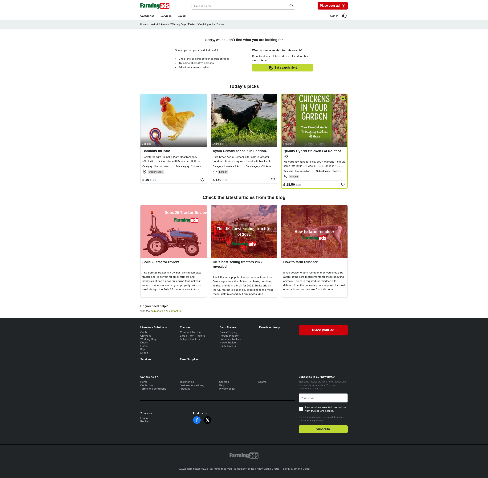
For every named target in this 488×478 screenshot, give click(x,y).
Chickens (145, 335)
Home (143, 24)
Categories (147, 15)
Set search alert (285, 67)
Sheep (144, 352)
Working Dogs (178, 24)
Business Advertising (192, 385)
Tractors (185, 327)
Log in (144, 417)
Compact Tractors (190, 332)
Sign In (334, 15)
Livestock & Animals (159, 24)
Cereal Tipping (228, 332)
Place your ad (330, 5)
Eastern (192, 24)
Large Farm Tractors (192, 335)
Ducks (144, 342)
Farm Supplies (189, 359)
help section (158, 310)
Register (145, 421)
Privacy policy (227, 388)
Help (222, 385)
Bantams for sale (156, 151)
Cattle (143, 332)
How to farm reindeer (300, 262)
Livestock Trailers (230, 339)
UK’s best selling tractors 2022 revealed (237, 264)
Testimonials (187, 381)
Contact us (146, 385)
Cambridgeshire (206, 24)
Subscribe (323, 429)
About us (185, 388)
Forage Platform (229, 335)
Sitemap (224, 381)
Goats (144, 345)
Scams (262, 381)
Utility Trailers (228, 345)
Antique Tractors (190, 339)
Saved (182, 15)
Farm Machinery (269, 327)
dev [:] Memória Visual (296, 468)
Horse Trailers (228, 342)
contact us (175, 310)
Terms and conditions (153, 388)
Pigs (142, 349)
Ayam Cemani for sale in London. (240, 151)
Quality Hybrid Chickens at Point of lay (312, 153)
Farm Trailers (228, 327)
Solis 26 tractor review (160, 262)
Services (166, 15)
